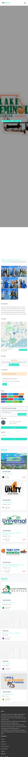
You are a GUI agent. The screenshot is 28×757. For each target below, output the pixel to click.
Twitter (10, 394)
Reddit (16, 396)
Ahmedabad (4, 504)
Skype (16, 399)
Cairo (3, 634)
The (6, 3)
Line (21, 401)
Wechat (16, 401)
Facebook (4, 394)
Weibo (11, 399)
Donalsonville (6, 262)
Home (4, 260)
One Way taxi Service (7, 474)
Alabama (7, 665)
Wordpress (4, 399)
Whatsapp (9, 401)
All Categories (11, 260)
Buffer (21, 396)
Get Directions (23, 349)
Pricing (2, 739)
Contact (14, 427)
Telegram (22, 399)
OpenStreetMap (20, 347)
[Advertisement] (14, 244)
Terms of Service (5, 746)
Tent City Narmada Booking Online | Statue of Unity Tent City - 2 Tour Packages (13, 565)
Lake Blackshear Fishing (8, 694)
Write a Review (6, 121)
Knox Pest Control (6, 663)
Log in (4, 384)
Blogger (21, 394)
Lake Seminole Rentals (7, 602)
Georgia (18, 260)
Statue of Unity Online (7, 502)
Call (11, 115)
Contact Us (3, 744)
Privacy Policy (4, 748)
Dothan (3, 665)
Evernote (10, 396)
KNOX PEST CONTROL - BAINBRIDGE (11, 633)
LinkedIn (16, 394)
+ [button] (2, 323)
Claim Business (22, 414)
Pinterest (4, 396)
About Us (3, 741)
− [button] (2, 325)
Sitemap (3, 751)
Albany (3, 696)
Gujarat (9, 504)
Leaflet (15, 347)
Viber (3, 401)
